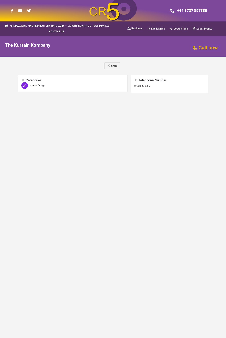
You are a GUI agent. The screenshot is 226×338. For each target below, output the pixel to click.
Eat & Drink (158, 28)
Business (137, 28)
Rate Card (57, 26)
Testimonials (100, 26)
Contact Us (56, 31)
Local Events (204, 28)
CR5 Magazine (18, 26)
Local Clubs (181, 28)
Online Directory (39, 26)
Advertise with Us (79, 26)
